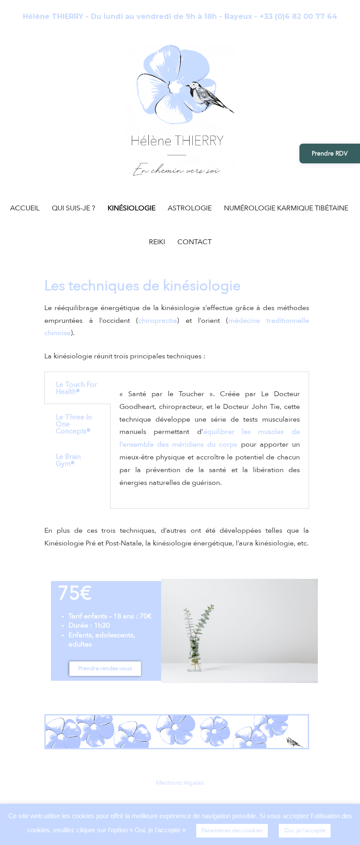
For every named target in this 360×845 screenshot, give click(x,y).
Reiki (157, 242)
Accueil (25, 208)
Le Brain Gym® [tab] (68, 460)
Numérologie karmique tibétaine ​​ (287, 208)
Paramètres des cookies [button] (232, 830)
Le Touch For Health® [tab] (76, 388)
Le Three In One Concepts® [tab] (74, 423)
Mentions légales (180, 783)
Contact (194, 242)
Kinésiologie (131, 208)
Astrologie (190, 208)
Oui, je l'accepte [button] (304, 830)
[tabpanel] (210, 440)
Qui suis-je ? (73, 208)
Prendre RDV (330, 153)
